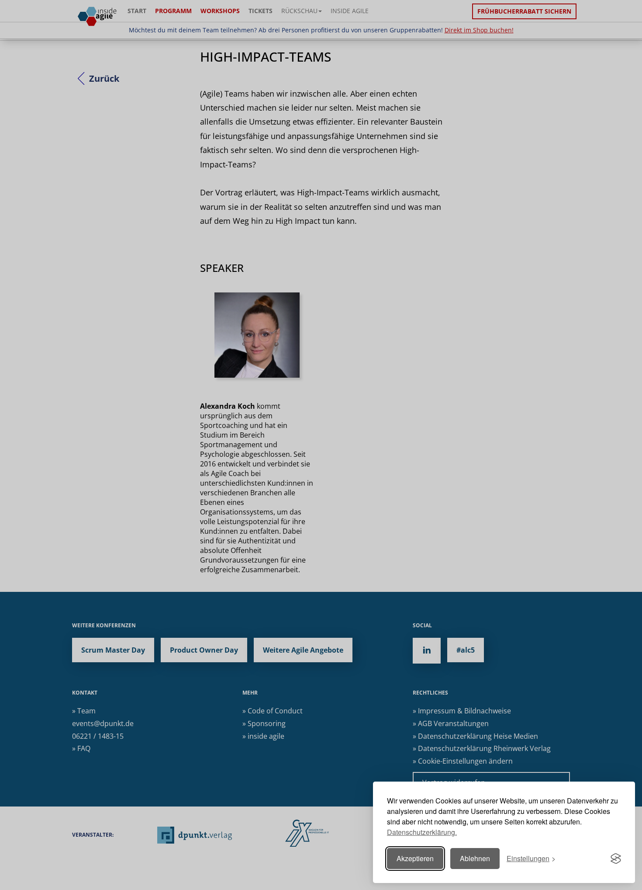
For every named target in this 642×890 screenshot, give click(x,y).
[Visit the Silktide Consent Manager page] (616, 858)
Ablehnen (475, 858)
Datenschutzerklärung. (422, 832)
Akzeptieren (415, 858)
